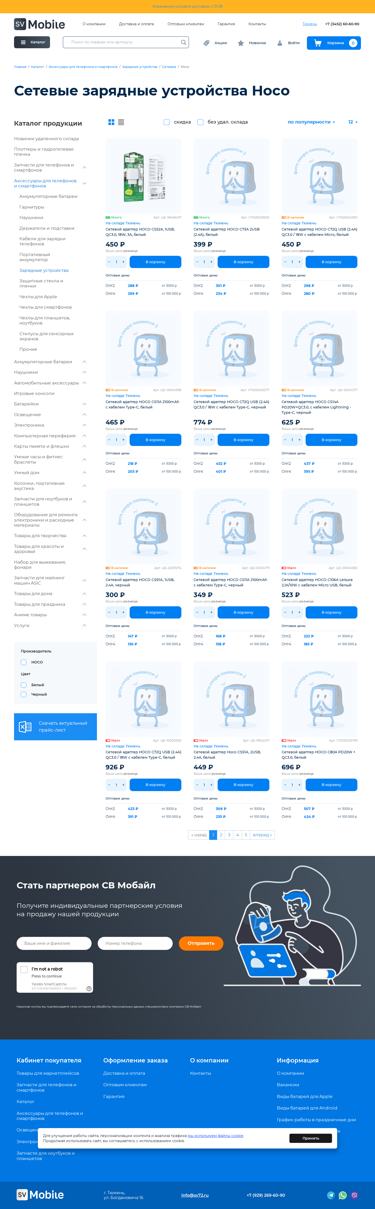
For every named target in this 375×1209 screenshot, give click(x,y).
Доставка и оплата (136, 24)
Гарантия (226, 24)
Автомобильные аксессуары (46, 382)
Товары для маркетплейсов (48, 1073)
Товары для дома (33, 593)
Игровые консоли (34, 393)
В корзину (155, 262)
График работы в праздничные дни (316, 1119)
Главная (20, 67)
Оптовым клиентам (186, 24)
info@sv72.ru (195, 1195)
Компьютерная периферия (45, 435)
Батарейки (26, 403)
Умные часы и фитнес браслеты (38, 459)
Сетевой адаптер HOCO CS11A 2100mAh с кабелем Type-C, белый (142, 404)
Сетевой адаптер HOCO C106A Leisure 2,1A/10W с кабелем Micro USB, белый (317, 582)
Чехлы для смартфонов (45, 307)
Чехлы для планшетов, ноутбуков (44, 320)
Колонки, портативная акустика (39, 486)
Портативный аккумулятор (34, 257)
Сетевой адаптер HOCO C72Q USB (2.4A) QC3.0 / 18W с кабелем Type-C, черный (231, 404)
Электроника (29, 425)
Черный (39, 694)
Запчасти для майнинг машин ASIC (39, 580)
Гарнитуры (31, 207)
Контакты (257, 24)
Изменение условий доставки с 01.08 (188, 6)
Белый (37, 685)
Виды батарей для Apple (304, 1096)
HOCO (37, 662)
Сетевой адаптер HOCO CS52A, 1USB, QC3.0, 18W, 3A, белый (140, 232)
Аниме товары (30, 614)
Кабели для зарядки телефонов (42, 241)
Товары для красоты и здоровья (39, 549)
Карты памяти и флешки (41, 446)
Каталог (37, 67)
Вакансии (288, 1084)
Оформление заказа (135, 1060)
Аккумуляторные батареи (48, 196)
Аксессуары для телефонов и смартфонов (83, 67)
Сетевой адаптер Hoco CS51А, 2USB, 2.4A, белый (227, 755)
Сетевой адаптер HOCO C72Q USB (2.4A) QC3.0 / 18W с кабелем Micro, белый (319, 232)
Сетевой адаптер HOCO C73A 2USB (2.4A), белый (227, 232)
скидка (182, 122)
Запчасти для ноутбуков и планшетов (43, 501)
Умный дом (26, 472)
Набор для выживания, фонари (40, 565)
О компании (94, 24)
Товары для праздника (39, 604)
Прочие (28, 349)
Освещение (27, 414)
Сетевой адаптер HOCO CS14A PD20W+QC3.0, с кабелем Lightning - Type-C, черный (316, 407)
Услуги (22, 625)
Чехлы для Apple (38, 296)
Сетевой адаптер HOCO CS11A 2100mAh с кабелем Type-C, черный (230, 582)
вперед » (262, 834)
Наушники (31, 217)
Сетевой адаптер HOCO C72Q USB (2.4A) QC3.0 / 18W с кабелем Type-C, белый (143, 755)
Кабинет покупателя (49, 1060)
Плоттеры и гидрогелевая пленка (43, 152)
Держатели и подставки (46, 228)
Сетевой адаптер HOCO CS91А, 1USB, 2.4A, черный (140, 582)
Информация (298, 1060)
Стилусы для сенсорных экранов (46, 336)
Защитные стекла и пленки (41, 283)
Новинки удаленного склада (46, 138)
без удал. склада (228, 122)
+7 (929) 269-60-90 (266, 1195)
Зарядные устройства (139, 67)
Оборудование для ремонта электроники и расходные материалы (46, 520)
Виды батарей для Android (307, 1107)
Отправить (201, 943)
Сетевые (169, 67)
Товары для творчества (40, 535)
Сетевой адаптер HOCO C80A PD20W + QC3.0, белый (318, 755)
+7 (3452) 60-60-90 (342, 24)
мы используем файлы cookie (215, 1135)
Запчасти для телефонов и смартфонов (44, 167)
